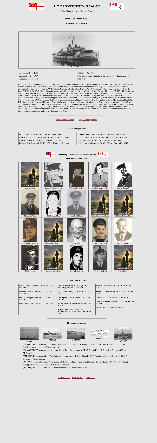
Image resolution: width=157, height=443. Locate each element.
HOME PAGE (64, 378)
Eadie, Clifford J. (53, 216)
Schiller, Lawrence (53, 271)
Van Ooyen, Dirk (100, 271)
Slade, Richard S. (76, 271)
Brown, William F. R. (53, 188)
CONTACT (90, 378)
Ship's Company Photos (88, 120)
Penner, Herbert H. (100, 243)
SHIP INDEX (77, 378)
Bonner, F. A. (30, 188)
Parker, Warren (76, 243)
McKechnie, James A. (30, 243)
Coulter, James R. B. (100, 188)
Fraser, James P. (77, 216)
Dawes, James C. (123, 188)
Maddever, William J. (123, 216)
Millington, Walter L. (53, 243)
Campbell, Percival (76, 188)
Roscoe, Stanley (123, 243)
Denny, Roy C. (30, 216)
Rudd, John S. (30, 271)
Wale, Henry (123, 271)
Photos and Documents (65, 120)
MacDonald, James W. (100, 216)
